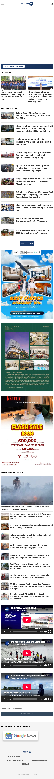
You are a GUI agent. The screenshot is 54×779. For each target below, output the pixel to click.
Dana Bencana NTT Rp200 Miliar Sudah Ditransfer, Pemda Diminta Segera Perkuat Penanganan (29, 596)
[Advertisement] (27, 35)
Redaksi (39, 756)
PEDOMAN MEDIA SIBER (14, 760)
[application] (27, 619)
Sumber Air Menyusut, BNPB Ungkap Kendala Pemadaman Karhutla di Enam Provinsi (30, 576)
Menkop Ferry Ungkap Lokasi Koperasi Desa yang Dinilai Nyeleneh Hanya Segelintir (29, 556)
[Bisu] (45, 631)
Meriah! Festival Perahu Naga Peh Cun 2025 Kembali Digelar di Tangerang (33, 231)
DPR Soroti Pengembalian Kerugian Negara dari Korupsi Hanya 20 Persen (31, 526)
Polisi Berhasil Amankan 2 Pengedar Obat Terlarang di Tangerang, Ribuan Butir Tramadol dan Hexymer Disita (34, 194)
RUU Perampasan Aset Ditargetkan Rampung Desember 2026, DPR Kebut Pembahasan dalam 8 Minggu (31, 586)
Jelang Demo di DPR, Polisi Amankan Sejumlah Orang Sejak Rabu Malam (30, 536)
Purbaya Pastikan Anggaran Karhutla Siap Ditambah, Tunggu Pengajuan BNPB (28, 546)
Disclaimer (26, 764)
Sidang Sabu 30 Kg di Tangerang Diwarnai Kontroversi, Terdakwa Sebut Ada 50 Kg (33, 115)
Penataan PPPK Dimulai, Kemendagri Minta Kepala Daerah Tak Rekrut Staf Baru (12, 95)
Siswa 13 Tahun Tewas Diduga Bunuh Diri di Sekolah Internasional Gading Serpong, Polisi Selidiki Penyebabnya (34, 128)
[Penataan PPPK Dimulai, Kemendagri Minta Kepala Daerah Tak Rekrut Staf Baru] (13, 83)
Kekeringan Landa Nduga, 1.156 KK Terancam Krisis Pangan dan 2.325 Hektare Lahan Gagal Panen (30, 516)
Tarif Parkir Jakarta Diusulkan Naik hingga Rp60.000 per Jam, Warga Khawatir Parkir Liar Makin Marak (30, 566)
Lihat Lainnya (27, 243)
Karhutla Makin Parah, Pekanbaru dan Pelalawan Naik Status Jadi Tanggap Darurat (25, 508)
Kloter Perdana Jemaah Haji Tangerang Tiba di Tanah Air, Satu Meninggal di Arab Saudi (34, 207)
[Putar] (4, 631)
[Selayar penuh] (49, 631)
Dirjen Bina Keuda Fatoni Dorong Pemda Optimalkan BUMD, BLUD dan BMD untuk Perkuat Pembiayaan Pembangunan (40, 97)
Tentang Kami (14, 756)
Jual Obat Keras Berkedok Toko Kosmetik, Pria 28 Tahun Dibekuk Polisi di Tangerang (34, 141)
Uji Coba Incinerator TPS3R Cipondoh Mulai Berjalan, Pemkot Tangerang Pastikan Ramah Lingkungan (32, 168)
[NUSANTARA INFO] (27, 3)
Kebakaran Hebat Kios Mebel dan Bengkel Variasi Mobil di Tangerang (31, 219)
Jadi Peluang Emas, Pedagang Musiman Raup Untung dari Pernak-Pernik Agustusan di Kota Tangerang (33, 155)
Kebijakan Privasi (39, 760)
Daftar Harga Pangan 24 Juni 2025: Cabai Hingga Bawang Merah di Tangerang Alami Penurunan (34, 181)
